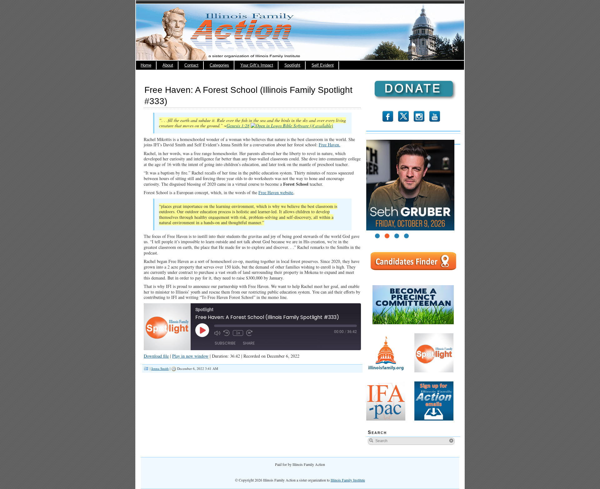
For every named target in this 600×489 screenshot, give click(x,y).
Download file (156, 356)
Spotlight (292, 65)
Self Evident (323, 65)
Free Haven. (329, 145)
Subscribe (225, 343)
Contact (191, 65)
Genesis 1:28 (238, 126)
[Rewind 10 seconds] (226, 333)
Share (249, 343)
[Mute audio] (217, 333)
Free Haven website (275, 192)
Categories (219, 65)
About (167, 65)
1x (238, 333)
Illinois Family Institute (348, 479)
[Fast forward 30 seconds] (249, 333)
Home (146, 65)
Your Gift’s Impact (256, 65)
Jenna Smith (160, 368)
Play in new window (190, 356)
